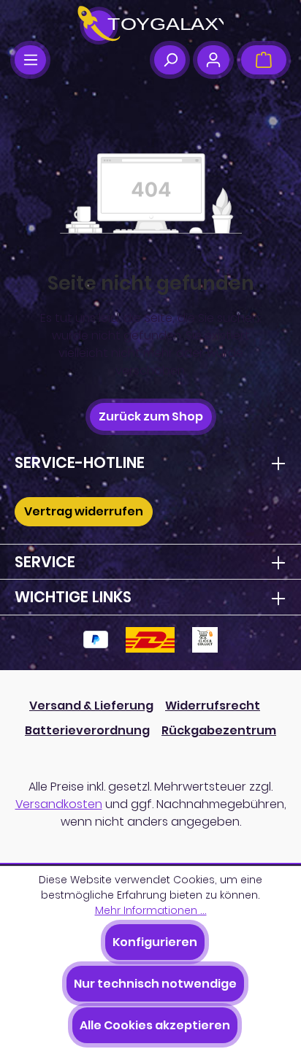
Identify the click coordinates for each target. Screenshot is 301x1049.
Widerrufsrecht (212, 705)
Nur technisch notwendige (155, 983)
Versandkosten (58, 804)
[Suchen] (170, 59)
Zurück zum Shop (151, 416)
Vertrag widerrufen (83, 511)
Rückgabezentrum (218, 730)
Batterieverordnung (87, 730)
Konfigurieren (155, 942)
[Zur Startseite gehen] (150, 25)
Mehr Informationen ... (151, 910)
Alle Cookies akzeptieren (155, 1025)
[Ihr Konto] (213, 59)
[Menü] (30, 59)
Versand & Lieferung (91, 705)
